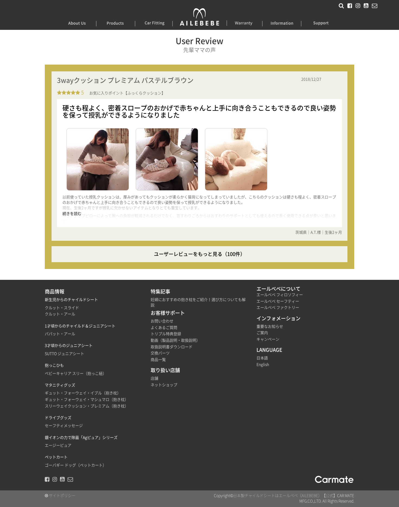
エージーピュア (58, 445)
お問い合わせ (162, 321)
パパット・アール (60, 334)
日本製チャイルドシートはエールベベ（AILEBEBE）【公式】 (285, 496)
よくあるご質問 (164, 327)
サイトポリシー (61, 496)
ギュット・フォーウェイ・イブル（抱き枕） (83, 393)
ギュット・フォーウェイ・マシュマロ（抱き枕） (86, 399)
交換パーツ (160, 353)
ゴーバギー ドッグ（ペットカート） (75, 465)
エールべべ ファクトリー (277, 307)
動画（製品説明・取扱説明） (175, 340)
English (262, 364)
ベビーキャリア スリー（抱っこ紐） (75, 373)
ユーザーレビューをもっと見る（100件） (199, 254)
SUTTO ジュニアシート (64, 354)
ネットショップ (164, 385)
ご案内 (262, 333)
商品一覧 (158, 360)
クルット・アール (60, 314)
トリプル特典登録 (166, 334)
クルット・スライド (62, 308)
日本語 (262, 358)
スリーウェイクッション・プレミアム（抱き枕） (86, 406)
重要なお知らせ (269, 326)
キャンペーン (267, 339)
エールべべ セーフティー (277, 301)
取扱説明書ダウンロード (171, 347)
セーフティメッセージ (64, 425)
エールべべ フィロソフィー (279, 295)
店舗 (154, 378)
